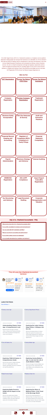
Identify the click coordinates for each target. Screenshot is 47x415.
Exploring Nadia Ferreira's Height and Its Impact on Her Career (11, 391)
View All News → (5, 304)
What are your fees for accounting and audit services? (15, 232)
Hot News (19, 355)
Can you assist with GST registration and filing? (13, 229)
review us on (9, 290)
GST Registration (8, 79)
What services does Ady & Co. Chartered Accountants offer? (16, 224)
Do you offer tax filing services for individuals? (13, 235)
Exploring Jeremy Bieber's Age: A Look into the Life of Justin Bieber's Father (34, 359)
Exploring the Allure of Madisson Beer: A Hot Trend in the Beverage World (34, 391)
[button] (1, 29)
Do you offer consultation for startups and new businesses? (16, 226)
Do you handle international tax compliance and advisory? (15, 238)
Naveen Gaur (21, 278)
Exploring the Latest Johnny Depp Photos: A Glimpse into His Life (35, 327)
